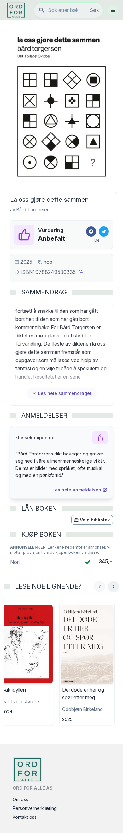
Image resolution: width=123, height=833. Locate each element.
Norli (15, 562)
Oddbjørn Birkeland (82, 709)
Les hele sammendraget (64, 393)
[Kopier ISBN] (80, 272)
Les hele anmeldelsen (76, 489)
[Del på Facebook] (91, 231)
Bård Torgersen (33, 209)
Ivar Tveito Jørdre (20, 701)
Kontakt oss (25, 817)
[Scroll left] (99, 586)
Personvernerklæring (35, 808)
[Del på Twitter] (104, 231)
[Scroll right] (113, 586)
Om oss (20, 799)
